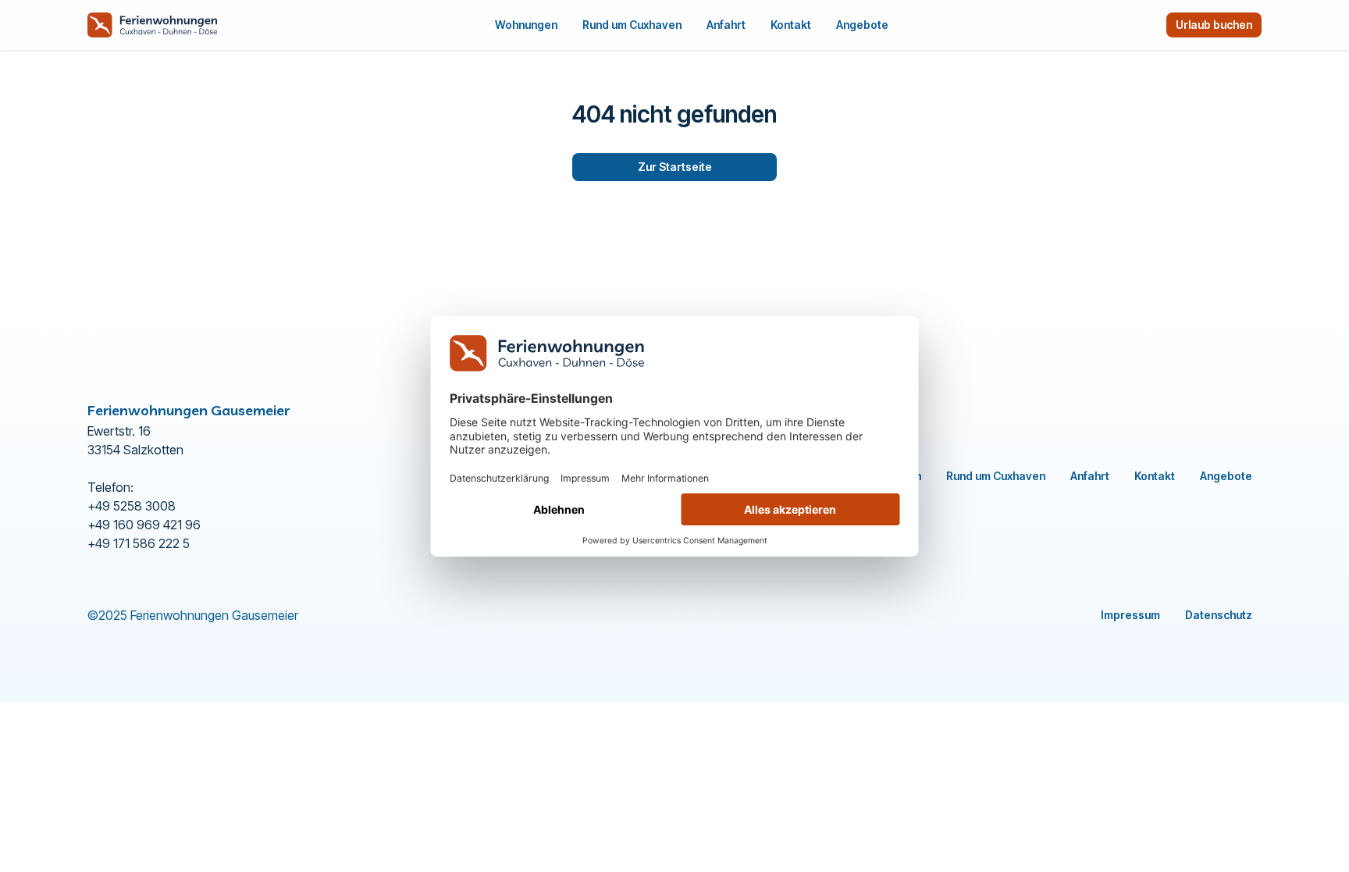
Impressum (1130, 614)
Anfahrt (726, 24)
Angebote (862, 24)
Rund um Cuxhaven (632, 24)
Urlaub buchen (1214, 24)
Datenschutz (1218, 614)
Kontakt (791, 24)
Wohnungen (526, 24)
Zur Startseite (675, 166)
